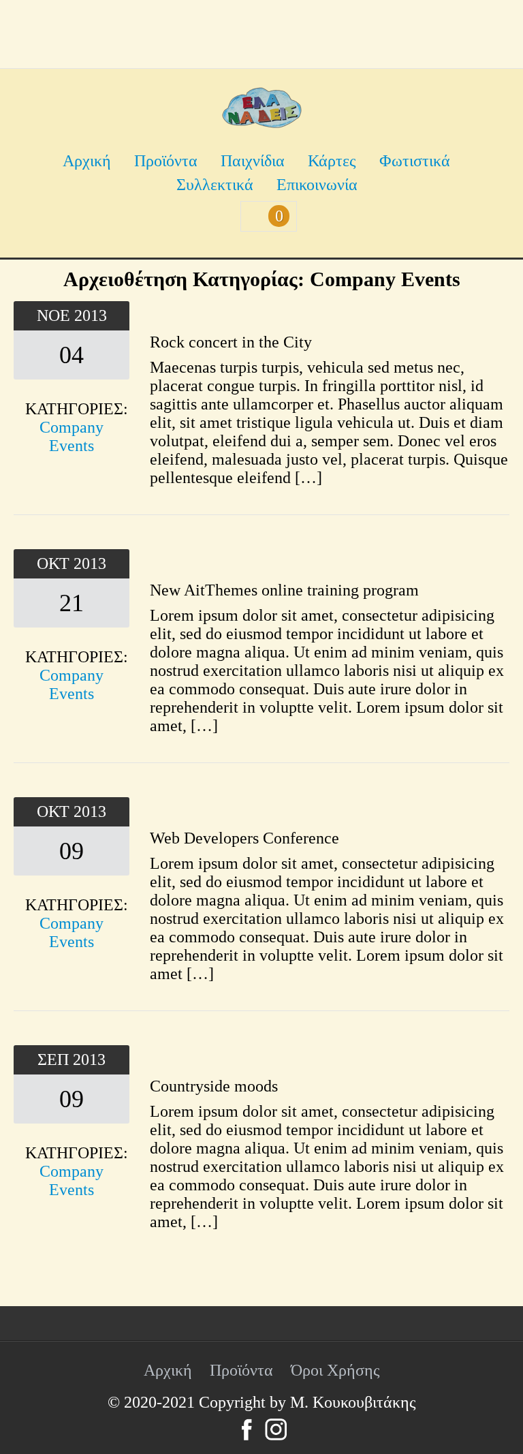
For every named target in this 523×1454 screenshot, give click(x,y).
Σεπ (55, 1059)
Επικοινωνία (317, 185)
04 (71, 355)
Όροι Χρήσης (335, 1370)
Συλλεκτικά (214, 185)
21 (71, 603)
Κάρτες (332, 161)
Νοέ (55, 315)
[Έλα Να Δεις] (262, 123)
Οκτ (55, 563)
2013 (90, 315)
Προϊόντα (165, 161)
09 (71, 851)
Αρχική (87, 161)
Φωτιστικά (414, 161)
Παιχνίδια (253, 161)
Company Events (71, 436)
